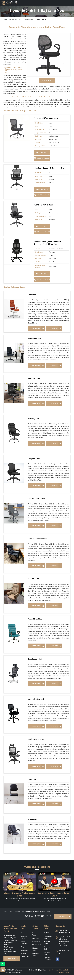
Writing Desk (36, 942)
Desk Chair (32, 295)
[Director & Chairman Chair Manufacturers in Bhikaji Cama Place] (14, 553)
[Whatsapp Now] (2, 964)
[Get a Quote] (2, 969)
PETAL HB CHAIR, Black (43, 205)
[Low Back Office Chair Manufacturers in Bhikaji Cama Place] (14, 714)
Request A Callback (43, 158)
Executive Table (35, 955)
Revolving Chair (33, 418)
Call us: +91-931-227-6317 (37, 916)
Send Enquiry (36, 328)
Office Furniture (15, 19)
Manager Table (35, 949)
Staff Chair (32, 779)
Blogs (22, 947)
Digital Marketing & (64, 970)
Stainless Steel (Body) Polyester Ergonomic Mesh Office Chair (47, 243)
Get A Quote (62, 916)
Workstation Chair (34, 338)
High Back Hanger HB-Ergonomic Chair (49, 168)
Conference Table (36, 934)
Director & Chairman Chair (37, 539)
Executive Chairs (34, 378)
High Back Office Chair (36, 499)
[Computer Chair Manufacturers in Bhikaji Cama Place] (14, 473)
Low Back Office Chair (36, 699)
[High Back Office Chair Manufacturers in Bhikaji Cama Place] (14, 513)
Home (5, 19)
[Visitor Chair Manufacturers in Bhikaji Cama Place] (14, 834)
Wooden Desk (36, 945)
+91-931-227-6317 (64, 952)
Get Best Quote (43, 152)
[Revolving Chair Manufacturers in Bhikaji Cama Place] (14, 433)
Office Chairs (28, 19)
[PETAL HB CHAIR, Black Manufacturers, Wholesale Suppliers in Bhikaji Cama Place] (17, 214)
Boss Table (35, 938)
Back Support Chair (35, 659)
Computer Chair (34, 459)
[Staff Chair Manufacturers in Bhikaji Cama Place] (14, 794)
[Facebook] (57, 959)
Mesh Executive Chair (36, 739)
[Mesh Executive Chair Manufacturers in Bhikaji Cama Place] (14, 754)
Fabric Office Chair (35, 619)
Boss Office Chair (34, 579)
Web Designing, (53, 970)
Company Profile (24, 937)
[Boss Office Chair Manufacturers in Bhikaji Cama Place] (14, 593)
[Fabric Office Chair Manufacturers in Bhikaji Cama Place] (14, 633)
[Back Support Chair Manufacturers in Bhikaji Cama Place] (14, 673)
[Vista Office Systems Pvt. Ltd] (9, 3)
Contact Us (24, 950)
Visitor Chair (32, 819)
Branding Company (65, 972)
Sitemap (23, 954)
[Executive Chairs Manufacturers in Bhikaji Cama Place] (14, 393)
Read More (54, 328)
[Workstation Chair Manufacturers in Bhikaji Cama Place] (14, 353)
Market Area (25, 957)
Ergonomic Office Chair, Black (46, 118)
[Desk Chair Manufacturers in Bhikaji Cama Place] (14, 309)
